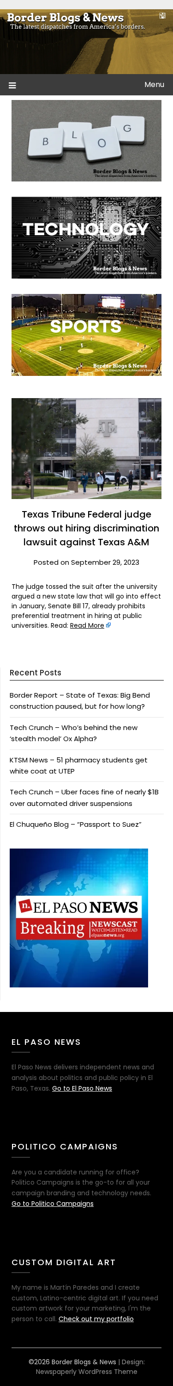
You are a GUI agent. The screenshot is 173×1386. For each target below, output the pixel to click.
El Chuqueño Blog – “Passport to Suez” (76, 824)
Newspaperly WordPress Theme (86, 1371)
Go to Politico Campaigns (53, 1203)
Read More (87, 625)
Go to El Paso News (82, 1088)
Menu (154, 84)
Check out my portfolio (96, 1319)
